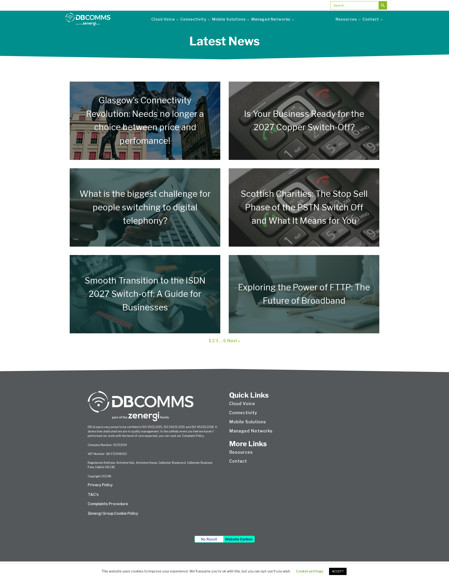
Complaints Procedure (108, 504)
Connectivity (193, 19)
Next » (233, 340)
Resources (346, 19)
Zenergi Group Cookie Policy (113, 513)
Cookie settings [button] (309, 571)
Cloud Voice (163, 19)
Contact (370, 19)
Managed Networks (270, 19)
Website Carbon (239, 539)
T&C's (93, 494)
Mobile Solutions (229, 19)
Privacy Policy (100, 485)
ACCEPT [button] (338, 571)
